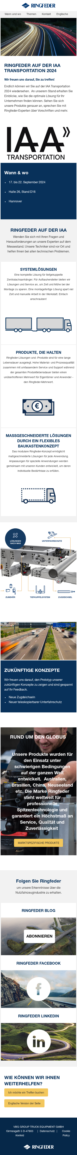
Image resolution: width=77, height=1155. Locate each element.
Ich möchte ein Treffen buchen (26, 1092)
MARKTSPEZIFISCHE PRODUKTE (38, 843)
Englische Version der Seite (24, 1103)
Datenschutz (47, 1131)
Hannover (15, 201)
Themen (31, 14)
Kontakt (46, 14)
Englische (62, 14)
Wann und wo (13, 14)
